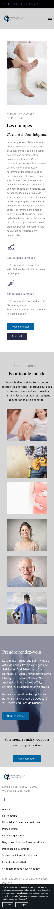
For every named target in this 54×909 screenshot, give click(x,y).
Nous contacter (20, 326)
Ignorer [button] (8, 905)
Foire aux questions (13, 835)
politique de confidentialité (17, 893)
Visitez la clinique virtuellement (20, 855)
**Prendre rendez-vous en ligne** (21, 868)
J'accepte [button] (22, 905)
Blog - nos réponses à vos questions (23, 842)
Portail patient (10, 828)
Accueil (6, 809)
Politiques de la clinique (15, 848)
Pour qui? (17, 336)
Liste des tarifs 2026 (14, 862)
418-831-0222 (25, 4)
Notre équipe (9, 815)
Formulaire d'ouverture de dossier (21, 822)
